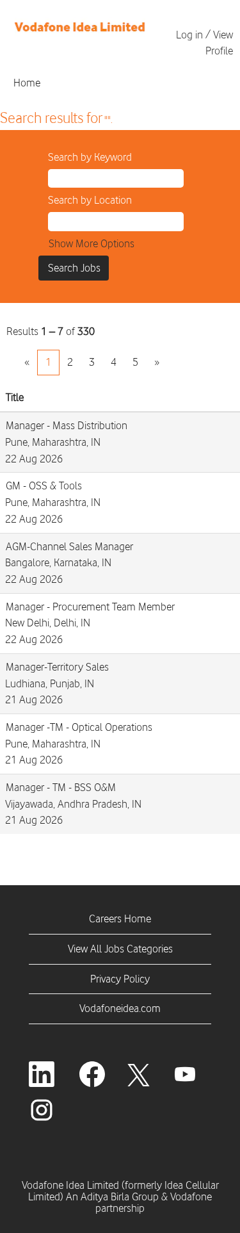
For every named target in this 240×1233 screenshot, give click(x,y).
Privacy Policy (120, 978)
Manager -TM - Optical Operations (79, 727)
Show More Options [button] (91, 243)
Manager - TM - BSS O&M (61, 787)
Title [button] (15, 397)
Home (26, 82)
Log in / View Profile (204, 43)
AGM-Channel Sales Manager (69, 546)
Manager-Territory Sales (57, 666)
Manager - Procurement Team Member (90, 606)
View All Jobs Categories (120, 948)
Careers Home (120, 918)
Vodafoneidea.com (120, 1008)
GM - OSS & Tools (44, 485)
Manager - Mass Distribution (66, 425)
